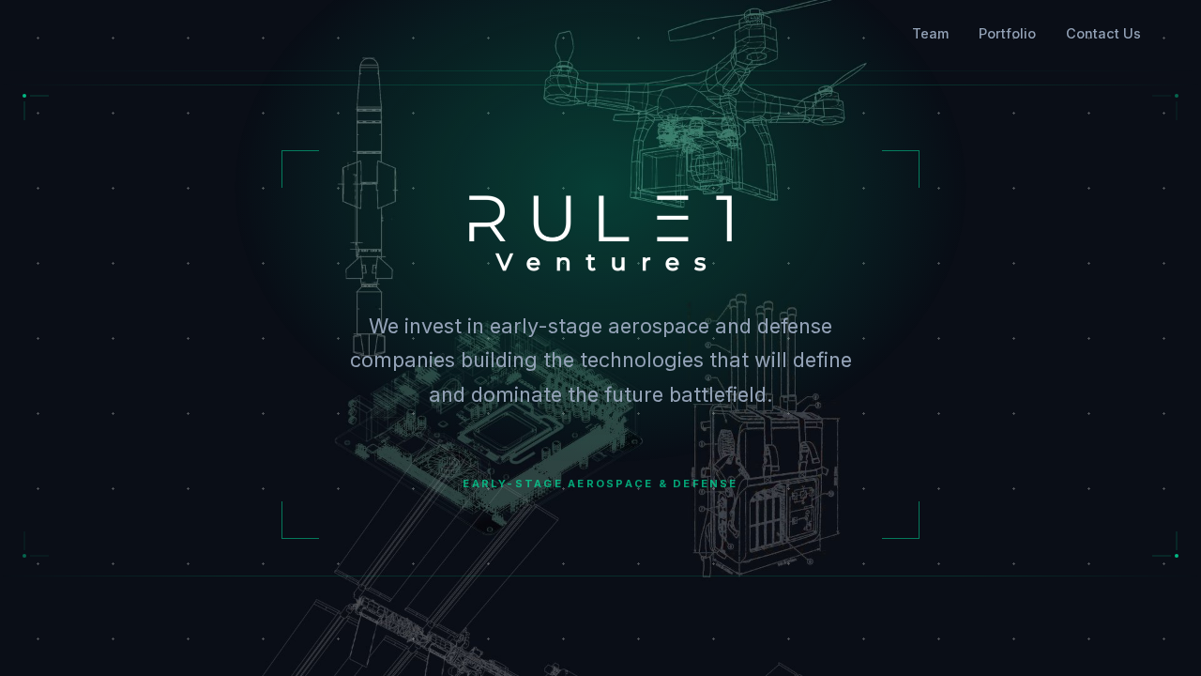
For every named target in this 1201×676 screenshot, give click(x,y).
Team (930, 33)
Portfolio (1007, 33)
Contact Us (1103, 33)
